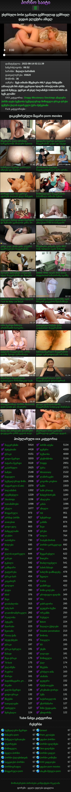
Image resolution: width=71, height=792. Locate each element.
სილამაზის (10, 490)
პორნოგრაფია (13, 766)
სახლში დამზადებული (51, 572)
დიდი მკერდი (12, 458)
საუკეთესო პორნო (14, 762)
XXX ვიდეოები (47, 762)
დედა (8, 590)
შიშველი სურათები (15, 739)
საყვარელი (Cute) (14, 486)
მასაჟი (8, 653)
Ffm (42, 599)
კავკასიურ (10, 581)
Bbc (7, 549)
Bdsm (43, 622)
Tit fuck (8, 662)
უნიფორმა (45, 712)
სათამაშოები (12, 504)
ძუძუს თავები (47, 685)
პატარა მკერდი (13, 463)
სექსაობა (20, 101)
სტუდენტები (11, 640)
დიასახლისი (11, 603)
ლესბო (8, 535)
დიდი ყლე (10, 526)
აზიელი (44, 508)
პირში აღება (8, 101)
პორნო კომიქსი (48, 757)
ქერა (33, 105)
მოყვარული (11, 513)
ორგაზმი (44, 613)
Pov (42, 549)
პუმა (42, 694)
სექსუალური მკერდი (16, 730)
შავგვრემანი (11, 445)
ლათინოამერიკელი (16, 613)
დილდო (9, 585)
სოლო (43, 535)
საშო (42, 486)
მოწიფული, (11, 748)
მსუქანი (9, 699)
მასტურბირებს (47, 495)
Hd (41, 513)
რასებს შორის (47, 540)
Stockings (49, 97)
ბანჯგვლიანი (12, 531)
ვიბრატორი (46, 603)
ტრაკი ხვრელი (13, 649)
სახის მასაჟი (46, 567)
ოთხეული (10, 708)
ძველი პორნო (12, 753)
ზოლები (9, 544)
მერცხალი (10, 712)
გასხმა (43, 522)
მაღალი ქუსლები (49, 626)
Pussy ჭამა (10, 635)
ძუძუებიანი (42, 105)
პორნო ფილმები (49, 744)
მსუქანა (44, 667)
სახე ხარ (9, 608)
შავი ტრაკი (11, 658)
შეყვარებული (47, 554)
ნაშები (8, 472)
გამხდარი (10, 567)
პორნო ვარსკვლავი (51, 544)
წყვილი (44, 576)
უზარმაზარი (46, 703)
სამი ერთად (46, 490)
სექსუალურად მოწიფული (39, 101)
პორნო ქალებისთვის (16, 757)
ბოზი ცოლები (47, 590)
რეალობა (10, 617)
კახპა (43, 504)
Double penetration (50, 631)
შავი (42, 526)
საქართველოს (48, 699)
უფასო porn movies (50, 766)
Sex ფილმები (47, 748)
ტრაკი (57, 101)
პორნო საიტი (35, 2)
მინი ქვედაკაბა (48, 708)
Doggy (27, 97)
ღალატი (44, 653)
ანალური (61, 97)
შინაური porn (12, 735)
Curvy (43, 581)
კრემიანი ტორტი (49, 690)
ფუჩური (5, 105)
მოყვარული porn (14, 771)
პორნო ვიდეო (47, 753)
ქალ (42, 662)
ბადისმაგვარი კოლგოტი (16, 681)
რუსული (44, 617)
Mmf (7, 594)
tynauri (43, 730)
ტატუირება (10, 572)
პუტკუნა (9, 622)
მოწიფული (46, 658)
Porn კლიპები (47, 735)
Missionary (38, 97)
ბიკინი (8, 685)
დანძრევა (45, 585)
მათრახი (9, 626)
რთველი (45, 640)
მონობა (44, 635)
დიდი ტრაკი (11, 694)
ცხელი (8, 508)
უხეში (43, 649)
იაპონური (10, 540)
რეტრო (9, 671)
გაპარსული (11, 467)
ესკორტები (11, 744)
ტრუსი (64, 101)
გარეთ (8, 558)
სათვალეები (11, 703)
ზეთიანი (9, 631)
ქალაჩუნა (10, 667)
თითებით (10, 522)
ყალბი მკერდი (13, 690)
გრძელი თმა (47, 671)
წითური (44, 558)
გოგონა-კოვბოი (48, 481)
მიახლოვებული (48, 563)
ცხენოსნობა (46, 458)
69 (41, 644)
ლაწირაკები (46, 476)
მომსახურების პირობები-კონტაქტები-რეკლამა (35, 783)
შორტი (8, 676)
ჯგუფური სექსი (48, 608)
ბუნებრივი (45, 517)
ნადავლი (10, 476)
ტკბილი (9, 563)
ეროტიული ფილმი (50, 594)
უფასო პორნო (47, 739)
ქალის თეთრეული (20, 105)
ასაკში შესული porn (50, 771)
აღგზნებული (11, 495)
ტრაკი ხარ (10, 576)
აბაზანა (44, 676)
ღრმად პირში (12, 517)
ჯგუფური (44, 681)
